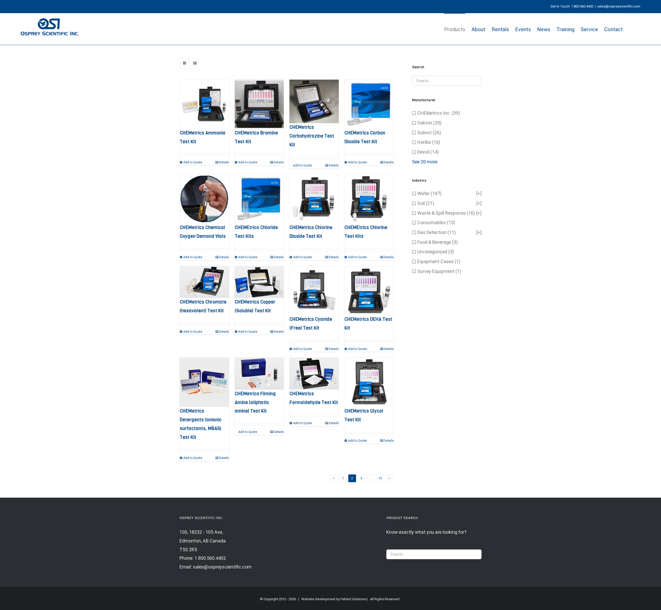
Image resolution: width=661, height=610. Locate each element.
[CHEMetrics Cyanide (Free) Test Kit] (314, 290)
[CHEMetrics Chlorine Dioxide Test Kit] (314, 199)
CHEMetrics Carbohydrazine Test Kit (311, 136)
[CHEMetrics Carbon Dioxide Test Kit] (369, 104)
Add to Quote (192, 162)
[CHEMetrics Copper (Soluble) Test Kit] (259, 282)
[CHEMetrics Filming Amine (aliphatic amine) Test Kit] (259, 373)
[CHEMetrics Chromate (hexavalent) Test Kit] (204, 282)
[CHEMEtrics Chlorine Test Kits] (369, 199)
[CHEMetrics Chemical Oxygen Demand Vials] (204, 199)
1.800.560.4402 (582, 6)
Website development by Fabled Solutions (333, 599)
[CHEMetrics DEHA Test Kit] (369, 290)
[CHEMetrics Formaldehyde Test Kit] (314, 373)
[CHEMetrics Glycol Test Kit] (369, 382)
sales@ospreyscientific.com (618, 6)
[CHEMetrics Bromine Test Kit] (259, 104)
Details (224, 162)
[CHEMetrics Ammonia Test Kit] (204, 104)
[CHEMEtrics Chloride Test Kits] (259, 199)
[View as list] (195, 63)
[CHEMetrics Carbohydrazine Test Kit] (314, 101)
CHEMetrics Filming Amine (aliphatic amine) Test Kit (255, 402)
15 (380, 478)
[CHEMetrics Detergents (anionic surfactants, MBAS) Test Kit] (204, 382)
